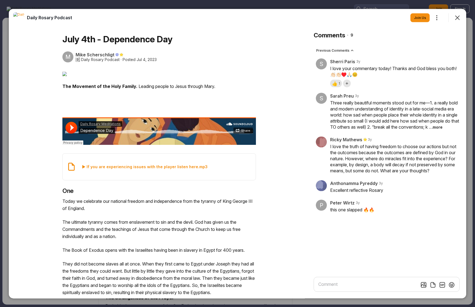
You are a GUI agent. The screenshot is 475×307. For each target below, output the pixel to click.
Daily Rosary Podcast (100, 59)
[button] (336, 83)
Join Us (420, 17)
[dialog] (237, 153)
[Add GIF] (442, 284)
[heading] (49, 17)
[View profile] (18, 17)
